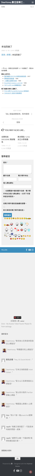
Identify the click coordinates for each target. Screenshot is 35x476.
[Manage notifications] (30, 471)
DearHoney (10, 341)
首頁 (3, 55)
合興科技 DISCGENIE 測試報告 (8, 139)
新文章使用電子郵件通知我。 (14, 210)
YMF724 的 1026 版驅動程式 (12, 85)
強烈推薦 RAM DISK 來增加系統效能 (15, 76)
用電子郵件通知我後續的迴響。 (15, 203)
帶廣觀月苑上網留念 (25, 350)
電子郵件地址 (23, 176)
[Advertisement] (17, 28)
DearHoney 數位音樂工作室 (13, 2)
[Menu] (32, 2)
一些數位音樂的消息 (10, 81)
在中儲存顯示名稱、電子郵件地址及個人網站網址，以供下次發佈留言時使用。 (17, 193)
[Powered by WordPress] (12, 463)
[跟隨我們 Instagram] (32, 250)
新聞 (3, 7)
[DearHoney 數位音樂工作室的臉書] (26, 250)
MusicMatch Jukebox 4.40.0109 (13, 83)
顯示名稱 (6, 176)
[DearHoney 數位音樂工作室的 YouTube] (29, 250)
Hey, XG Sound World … (23, 360)
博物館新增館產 (9, 78)
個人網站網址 (8, 183)
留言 (5, 162)
